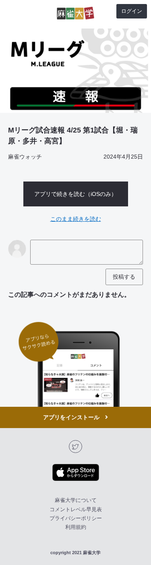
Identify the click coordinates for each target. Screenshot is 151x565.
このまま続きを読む (75, 219)
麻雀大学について (76, 500)
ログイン (131, 11)
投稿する (124, 276)
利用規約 (75, 527)
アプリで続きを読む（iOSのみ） (75, 194)
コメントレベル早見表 (76, 509)
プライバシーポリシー (76, 518)
